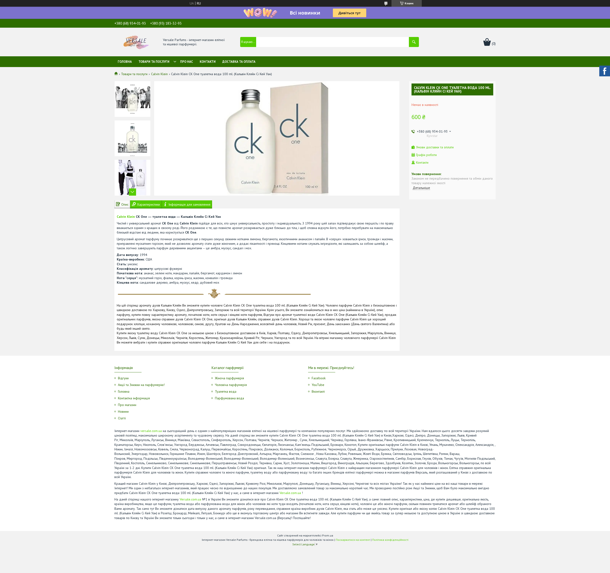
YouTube (318, 385)
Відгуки (123, 378)
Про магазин (127, 405)
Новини (123, 411)
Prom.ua (327, 535)
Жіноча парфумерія (229, 378)
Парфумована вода (229, 398)
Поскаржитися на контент (353, 540)
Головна (125, 62)
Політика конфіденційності (390, 540)
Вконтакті (318, 391)
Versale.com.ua (290, 493)
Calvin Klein (159, 74)
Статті (122, 418)
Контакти (208, 62)
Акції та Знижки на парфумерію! (141, 385)
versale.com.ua (151, 431)
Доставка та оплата (238, 62)
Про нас (186, 62)
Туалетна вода (225, 391)
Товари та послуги (153, 62)
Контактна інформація (134, 398)
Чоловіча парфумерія (231, 385)
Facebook (318, 378)
